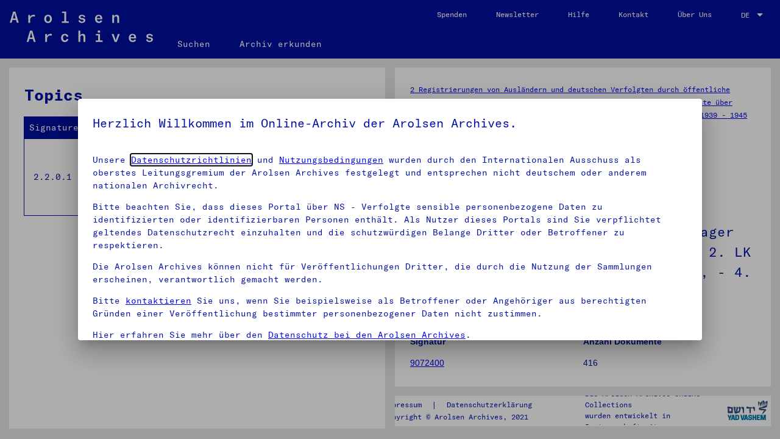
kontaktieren (158, 300)
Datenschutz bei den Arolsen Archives (367, 334)
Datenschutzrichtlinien (191, 159)
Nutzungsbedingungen (331, 159)
